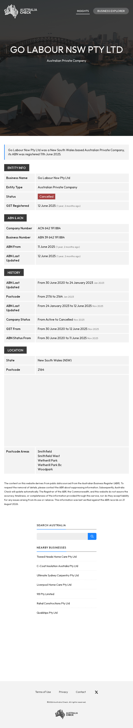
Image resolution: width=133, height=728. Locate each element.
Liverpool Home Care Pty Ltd (54, 584)
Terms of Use (43, 692)
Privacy (63, 692)
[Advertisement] (66, 89)
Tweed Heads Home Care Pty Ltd (57, 556)
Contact (81, 692)
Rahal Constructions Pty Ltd (53, 603)
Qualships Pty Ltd (47, 612)
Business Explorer (111, 11)
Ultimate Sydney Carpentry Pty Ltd (58, 575)
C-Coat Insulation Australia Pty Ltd (57, 566)
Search (92, 536)
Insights (83, 11)
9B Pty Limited (45, 594)
